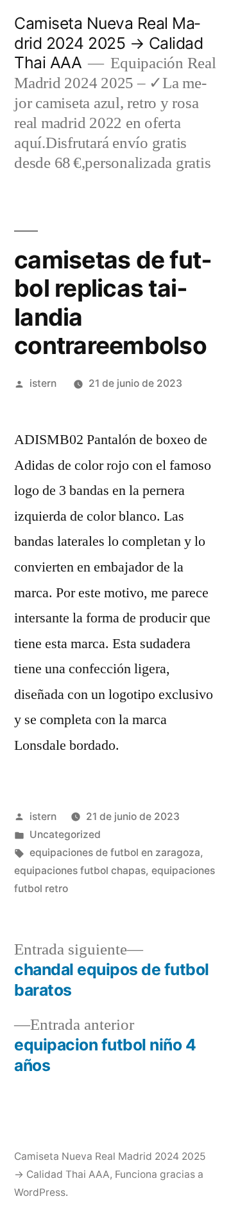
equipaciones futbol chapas (80, 870)
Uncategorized (65, 834)
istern (43, 383)
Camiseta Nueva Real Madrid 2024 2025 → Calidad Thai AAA (108, 43)
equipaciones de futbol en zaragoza (115, 852)
